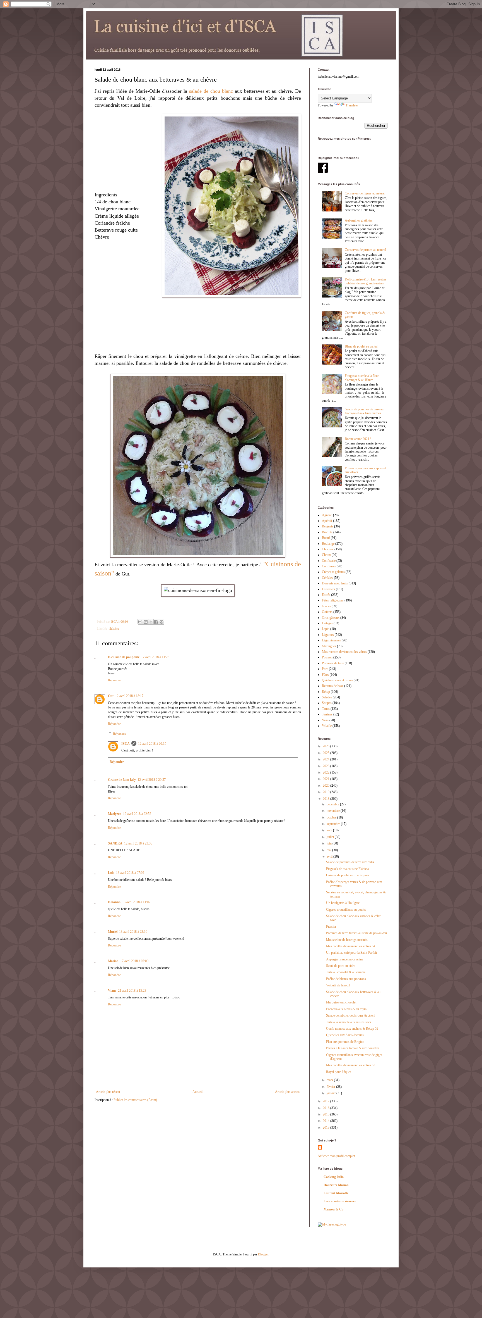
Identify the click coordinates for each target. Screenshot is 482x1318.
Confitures (329, 566)
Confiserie (329, 561)
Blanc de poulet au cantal (361, 346)
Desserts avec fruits (335, 583)
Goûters (327, 612)
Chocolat (328, 549)
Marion (113, 961)
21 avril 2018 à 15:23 (132, 991)
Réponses (119, 734)
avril (330, 856)
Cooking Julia (334, 1177)
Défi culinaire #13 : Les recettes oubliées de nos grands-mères (365, 281)
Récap (326, 692)
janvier (331, 1093)
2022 (326, 772)
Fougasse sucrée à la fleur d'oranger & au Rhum (362, 378)
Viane (112, 991)
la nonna (114, 902)
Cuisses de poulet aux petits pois (347, 875)
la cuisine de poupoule (123, 657)
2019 (326, 792)
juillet (331, 837)
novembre (334, 811)
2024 (326, 759)
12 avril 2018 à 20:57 (152, 780)
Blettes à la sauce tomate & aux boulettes (352, 1048)
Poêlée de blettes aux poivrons (346, 979)
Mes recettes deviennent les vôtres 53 (350, 1065)
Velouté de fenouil (338, 985)
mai (329, 850)
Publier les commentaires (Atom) (135, 1100)
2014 (326, 1121)
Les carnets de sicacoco (340, 1201)
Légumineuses (331, 640)
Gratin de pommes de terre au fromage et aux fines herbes (364, 411)
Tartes (326, 709)
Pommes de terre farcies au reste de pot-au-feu (356, 933)
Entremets (328, 589)
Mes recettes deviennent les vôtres (344, 652)
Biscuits (327, 532)
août (330, 830)
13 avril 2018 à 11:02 (136, 902)
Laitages (327, 623)
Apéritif (327, 521)
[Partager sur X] (151, 622)
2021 (326, 779)
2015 (326, 1114)
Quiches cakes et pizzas (337, 680)
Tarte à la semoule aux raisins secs (348, 1022)
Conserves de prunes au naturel (365, 250)
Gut (111, 696)
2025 (326, 753)
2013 (326, 1127)
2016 (326, 1108)
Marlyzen (114, 814)
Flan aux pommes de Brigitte (345, 1042)
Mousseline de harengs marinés (347, 940)
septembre (334, 824)
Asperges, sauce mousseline (344, 959)
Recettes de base (332, 686)
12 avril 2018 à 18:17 (129, 696)
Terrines (327, 714)
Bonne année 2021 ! (358, 439)
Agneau (327, 515)
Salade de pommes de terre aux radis (350, 862)
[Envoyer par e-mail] (140, 622)
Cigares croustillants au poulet (346, 910)
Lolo (111, 873)
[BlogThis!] (145, 622)
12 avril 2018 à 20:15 (152, 744)
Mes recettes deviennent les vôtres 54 (350, 946)
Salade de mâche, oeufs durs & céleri (350, 1015)
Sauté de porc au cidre (340, 966)
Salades (114, 628)
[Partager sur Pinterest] (161, 622)
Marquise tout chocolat (341, 1002)
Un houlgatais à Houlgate (343, 903)
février (331, 1087)
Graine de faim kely (122, 780)
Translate (352, 105)
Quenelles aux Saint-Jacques (345, 1035)
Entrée (326, 595)
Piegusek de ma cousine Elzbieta (347, 869)
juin (329, 843)
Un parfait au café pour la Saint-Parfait (351, 953)
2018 (326, 799)
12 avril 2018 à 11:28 (155, 657)
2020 (326, 786)
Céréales (327, 578)
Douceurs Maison (336, 1185)
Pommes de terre (333, 663)
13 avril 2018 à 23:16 (133, 932)
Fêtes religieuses (333, 600)
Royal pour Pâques (338, 1072)
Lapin (325, 629)
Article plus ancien (287, 1092)
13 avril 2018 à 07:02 (130, 873)
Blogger (263, 1254)
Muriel (112, 932)
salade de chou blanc (211, 91)
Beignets (327, 526)
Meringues (329, 646)
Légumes (328, 635)
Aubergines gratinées (359, 220)
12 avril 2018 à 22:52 (137, 814)
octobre (332, 817)
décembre (333, 804)
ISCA (125, 744)
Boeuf (326, 538)
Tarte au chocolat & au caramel (346, 972)
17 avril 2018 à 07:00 (134, 961)
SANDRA (115, 843)
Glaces (326, 606)
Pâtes (325, 675)
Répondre (114, 680)
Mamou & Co (333, 1209)
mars (330, 1080)
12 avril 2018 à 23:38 (138, 843)
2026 (326, 746)
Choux (326, 555)
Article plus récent (108, 1092)
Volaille (327, 726)
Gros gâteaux (330, 618)
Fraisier (331, 927)
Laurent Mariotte (336, 1193)
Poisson (327, 657)
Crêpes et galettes (333, 572)
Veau (325, 720)
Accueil (197, 1092)
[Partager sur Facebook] (156, 622)
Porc (325, 669)
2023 (326, 766)
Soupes (327, 703)
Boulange (328, 544)
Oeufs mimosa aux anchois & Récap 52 (352, 1029)
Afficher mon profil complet (336, 1156)
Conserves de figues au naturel (365, 193)
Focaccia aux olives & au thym (346, 1009)
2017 (326, 1101)
